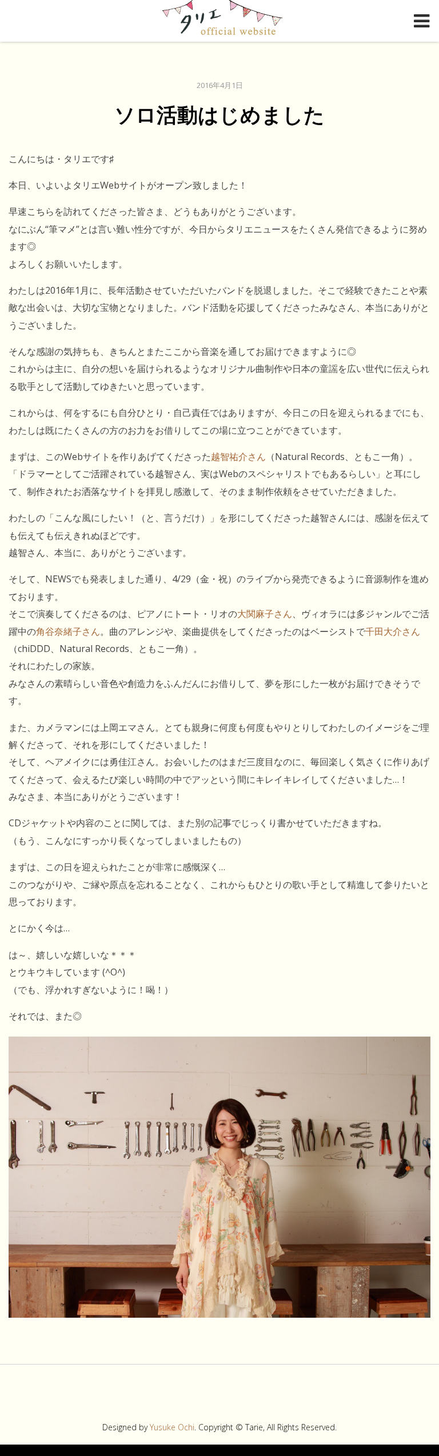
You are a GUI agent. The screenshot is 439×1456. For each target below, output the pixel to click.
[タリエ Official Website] (222, 20)
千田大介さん (392, 631)
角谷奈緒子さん (68, 631)
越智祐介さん (238, 456)
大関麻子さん (264, 613)
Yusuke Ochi (172, 1427)
